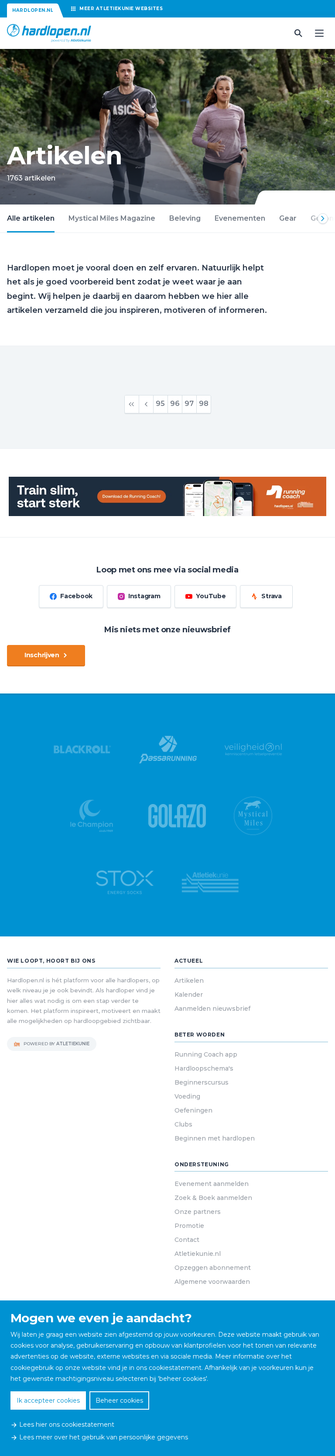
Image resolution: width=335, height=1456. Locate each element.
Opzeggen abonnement (212, 1268)
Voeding (187, 1096)
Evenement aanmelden (211, 1184)
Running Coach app (205, 1054)
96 (175, 403)
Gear (288, 218)
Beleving (185, 218)
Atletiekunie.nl (197, 1254)
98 (204, 403)
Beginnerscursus (201, 1082)
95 (160, 403)
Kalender (188, 994)
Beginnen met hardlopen (214, 1138)
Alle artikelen (31, 218)
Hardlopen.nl (32, 10)
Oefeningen (193, 1110)
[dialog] (167, 1378)
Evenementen (240, 218)
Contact (186, 1240)
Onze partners (197, 1212)
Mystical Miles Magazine (111, 218)
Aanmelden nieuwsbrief (212, 1008)
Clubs (183, 1124)
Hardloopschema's (203, 1068)
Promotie (189, 1226)
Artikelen (189, 981)
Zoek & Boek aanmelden (213, 1198)
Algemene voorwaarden (212, 1282)
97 (189, 403)
